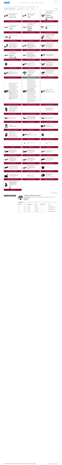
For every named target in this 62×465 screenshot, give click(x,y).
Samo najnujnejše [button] (51, 463)
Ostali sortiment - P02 (24, 6)
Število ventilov (42, 204)
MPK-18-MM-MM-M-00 (52, 207)
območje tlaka (29, 204)
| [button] (56, 0)
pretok (36, 204)
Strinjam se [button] (56, 463)
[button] (53, 193)
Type (49, 204)
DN (24, 204)
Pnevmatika (7, 6)
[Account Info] (56, 2)
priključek (19, 204)
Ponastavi (10, 195)
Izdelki (4, 6)
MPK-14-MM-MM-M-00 (52, 211)
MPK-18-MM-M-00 (51, 206)
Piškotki (34, 463)
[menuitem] (21, 3)
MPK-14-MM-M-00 (51, 209)
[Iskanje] (54, 2)
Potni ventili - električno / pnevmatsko (15, 6)
